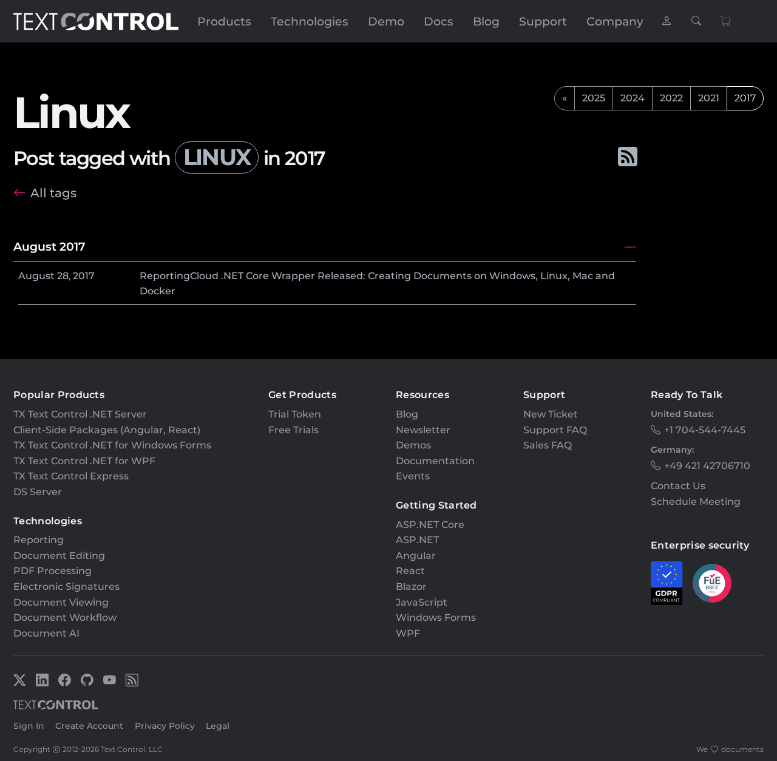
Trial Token (294, 414)
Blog (486, 21)
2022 (671, 98)
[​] (666, 21)
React (410, 571)
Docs (438, 21)
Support (543, 21)
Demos (413, 445)
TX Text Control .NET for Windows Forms (112, 445)
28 (63, 276)
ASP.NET (417, 540)
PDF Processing (52, 571)
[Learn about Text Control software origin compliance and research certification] (712, 583)
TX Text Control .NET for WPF (84, 461)
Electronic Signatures (66, 586)
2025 (593, 98)
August (36, 276)
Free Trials (293, 430)
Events (413, 476)
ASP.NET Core (430, 524)
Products (224, 21)
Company (614, 21)
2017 (84, 276)
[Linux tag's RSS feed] (627, 157)
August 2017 (49, 246)
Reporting (38, 540)
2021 (708, 98)
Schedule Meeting (696, 501)
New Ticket (550, 414)
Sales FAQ (547, 445)
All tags (53, 192)
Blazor (411, 586)
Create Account (89, 725)
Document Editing (59, 555)
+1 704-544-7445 (704, 430)
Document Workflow (65, 617)
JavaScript (421, 602)
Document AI (46, 633)
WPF (408, 633)
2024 (632, 98)
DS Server (37, 492)
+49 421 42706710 (707, 466)
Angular (416, 555)
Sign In (28, 725)
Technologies (309, 21)
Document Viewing (61, 602)
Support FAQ (555, 430)
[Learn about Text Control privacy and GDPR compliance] (667, 583)
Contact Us (678, 486)
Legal (217, 725)
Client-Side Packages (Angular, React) (106, 430)
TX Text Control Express (71, 476)
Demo (386, 21)
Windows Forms (436, 617)
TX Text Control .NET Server (80, 414)
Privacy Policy (165, 725)
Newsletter (423, 430)
